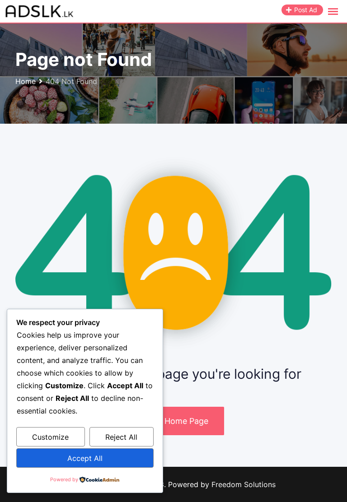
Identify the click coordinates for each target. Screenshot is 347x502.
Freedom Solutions (243, 484)
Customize (50, 437)
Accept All (85, 458)
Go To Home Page (173, 421)
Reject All (121, 437)
